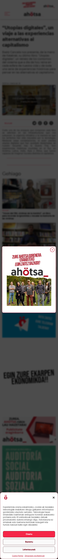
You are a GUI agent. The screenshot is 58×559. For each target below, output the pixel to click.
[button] (53, 497)
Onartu (29, 534)
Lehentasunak (29, 549)
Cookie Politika (17, 556)
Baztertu (29, 541)
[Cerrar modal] (52, 250)
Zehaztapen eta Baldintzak (35, 556)
